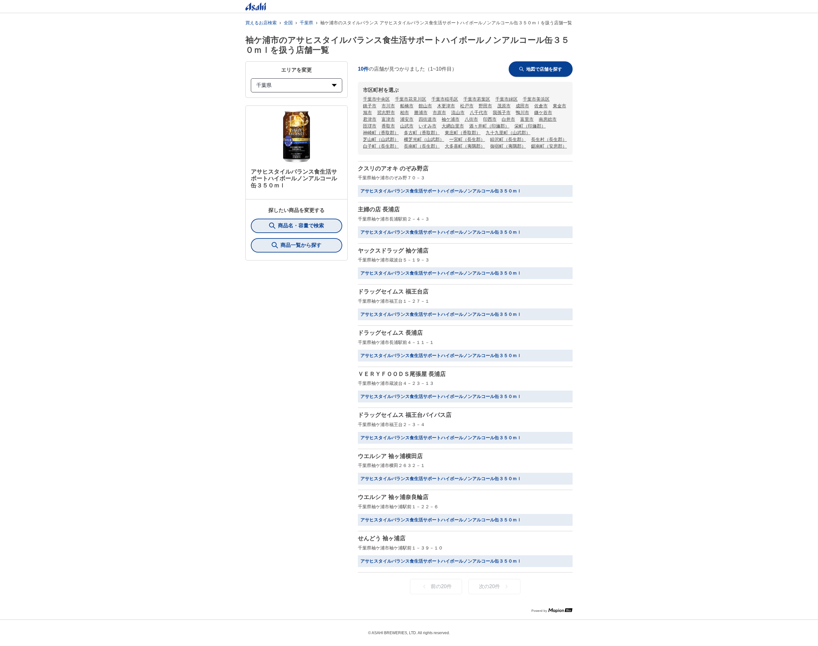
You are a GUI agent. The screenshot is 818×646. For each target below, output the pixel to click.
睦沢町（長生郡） (508, 139)
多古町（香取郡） (422, 132)
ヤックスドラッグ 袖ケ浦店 (393, 250)
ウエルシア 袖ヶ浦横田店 (390, 456)
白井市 (508, 119)
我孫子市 (502, 112)
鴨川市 (522, 112)
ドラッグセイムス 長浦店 (390, 333)
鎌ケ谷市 (543, 112)
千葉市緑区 (506, 99)
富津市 (388, 119)
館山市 (425, 105)
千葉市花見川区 (410, 99)
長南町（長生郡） (422, 146)
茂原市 (504, 105)
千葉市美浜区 (536, 99)
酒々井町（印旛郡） (489, 125)
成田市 (522, 105)
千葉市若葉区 (476, 99)
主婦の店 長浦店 (379, 209)
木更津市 (446, 105)
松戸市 (467, 105)
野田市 (485, 105)
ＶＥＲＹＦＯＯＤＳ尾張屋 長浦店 (402, 374)
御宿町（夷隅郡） (508, 146)
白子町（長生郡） (381, 146)
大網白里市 (453, 125)
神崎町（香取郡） (381, 132)
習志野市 (386, 112)
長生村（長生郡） (549, 139)
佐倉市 (541, 105)
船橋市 (406, 105)
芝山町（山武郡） (381, 139)
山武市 (406, 125)
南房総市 (548, 119)
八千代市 (479, 112)
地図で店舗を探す (544, 69)
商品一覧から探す (301, 245)
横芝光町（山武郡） (424, 139)
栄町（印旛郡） (530, 125)
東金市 (559, 105)
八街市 (471, 119)
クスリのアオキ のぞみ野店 (393, 168)
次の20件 (489, 586)
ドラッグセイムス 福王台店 (393, 291)
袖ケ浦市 (450, 119)
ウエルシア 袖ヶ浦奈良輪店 (393, 497)
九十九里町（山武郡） (508, 132)
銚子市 (369, 105)
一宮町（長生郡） (467, 139)
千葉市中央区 (376, 99)
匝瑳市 (369, 125)
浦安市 (406, 119)
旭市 (367, 112)
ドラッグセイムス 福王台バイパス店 (404, 415)
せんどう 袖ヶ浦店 (381, 538)
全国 (288, 22)
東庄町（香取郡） (463, 132)
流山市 (458, 112)
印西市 (490, 119)
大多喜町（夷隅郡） (465, 146)
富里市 (527, 119)
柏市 (404, 112)
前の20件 (441, 586)
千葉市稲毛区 (444, 99)
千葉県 (306, 22)
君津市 (369, 119)
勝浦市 (421, 112)
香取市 (388, 125)
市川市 (388, 105)
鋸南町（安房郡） (549, 146)
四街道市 (427, 119)
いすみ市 (427, 125)
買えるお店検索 (261, 22)
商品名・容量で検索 (301, 225)
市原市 (439, 112)
